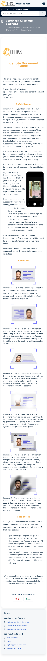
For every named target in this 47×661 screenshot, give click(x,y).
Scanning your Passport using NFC (18, 626)
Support (9, 641)
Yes (29, 599)
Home (3, 9)
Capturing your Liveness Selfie (17, 629)
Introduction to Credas (14, 648)
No (19, 599)
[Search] (42, 13)
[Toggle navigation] (43, 4)
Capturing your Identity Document (18, 622)
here (14, 549)
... (10, 9)
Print (9, 613)
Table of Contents (12, 638)
